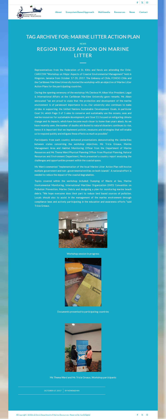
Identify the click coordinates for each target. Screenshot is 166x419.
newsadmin (74, 390)
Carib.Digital (85, 415)
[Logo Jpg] (29, 12)
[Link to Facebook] (137, 2)
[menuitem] (58, 12)
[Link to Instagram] (147, 2)
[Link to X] (142, 2)
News (83, 43)
